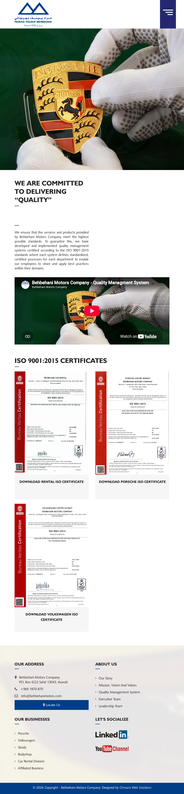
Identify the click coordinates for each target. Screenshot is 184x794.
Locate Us (52, 705)
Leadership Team (110, 706)
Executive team (109, 699)
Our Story (105, 678)
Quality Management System (119, 692)
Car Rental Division (31, 761)
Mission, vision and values (118, 685)
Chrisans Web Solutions (135, 787)
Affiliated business (31, 768)
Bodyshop (25, 754)
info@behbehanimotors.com (40, 696)
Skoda (22, 747)
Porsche (23, 733)
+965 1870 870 (31, 689)
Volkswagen (26, 740)
